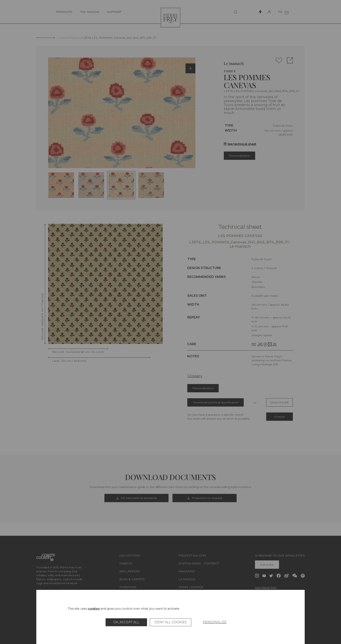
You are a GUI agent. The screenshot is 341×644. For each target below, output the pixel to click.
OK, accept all (126, 622)
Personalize (215, 622)
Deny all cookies (171, 622)
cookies (94, 608)
